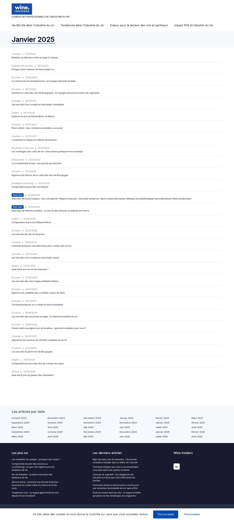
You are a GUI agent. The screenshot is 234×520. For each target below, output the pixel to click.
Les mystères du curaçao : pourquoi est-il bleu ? (36, 459)
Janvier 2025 (162, 422)
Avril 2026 (53, 436)
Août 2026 (197, 436)
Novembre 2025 (92, 432)
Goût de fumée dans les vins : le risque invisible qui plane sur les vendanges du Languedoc (117, 494)
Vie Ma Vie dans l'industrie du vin (33, 25)
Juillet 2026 (162, 436)
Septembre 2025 (20, 432)
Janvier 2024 (126, 418)
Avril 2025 (53, 427)
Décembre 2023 (92, 418)
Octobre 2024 (55, 422)
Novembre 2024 (92, 422)
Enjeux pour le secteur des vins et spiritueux (139, 25)
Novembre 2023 (56, 418)
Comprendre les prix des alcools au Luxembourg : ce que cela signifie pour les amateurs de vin (33, 467)
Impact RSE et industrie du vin (193, 25)
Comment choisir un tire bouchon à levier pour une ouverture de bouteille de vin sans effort (116, 486)
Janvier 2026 (162, 432)
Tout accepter (165, 514)
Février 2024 (162, 418)
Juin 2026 (125, 436)
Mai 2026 (89, 436)
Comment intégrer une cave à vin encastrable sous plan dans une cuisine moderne (115, 468)
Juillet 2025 (162, 427)
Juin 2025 (125, 427)
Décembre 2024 (128, 422)
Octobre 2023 (19, 418)
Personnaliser (192, 514)
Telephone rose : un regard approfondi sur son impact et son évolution (35, 494)
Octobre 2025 (55, 432)
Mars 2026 (17, 436)
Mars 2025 (17, 427)
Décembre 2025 (128, 432)
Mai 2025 (89, 427)
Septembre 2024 (20, 422)
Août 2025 (197, 427)
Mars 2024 (197, 418)
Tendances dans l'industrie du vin (82, 25)
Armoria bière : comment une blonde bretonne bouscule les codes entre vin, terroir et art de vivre (35, 485)
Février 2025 (198, 422)
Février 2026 (198, 432)
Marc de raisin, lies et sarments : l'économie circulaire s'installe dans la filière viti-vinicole (115, 461)
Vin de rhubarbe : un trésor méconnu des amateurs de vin (32, 476)
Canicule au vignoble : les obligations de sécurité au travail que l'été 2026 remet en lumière (114, 477)
